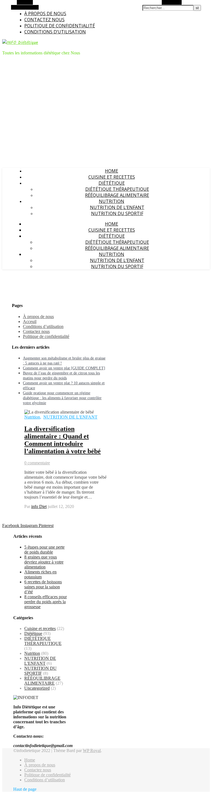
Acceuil (29, 321)
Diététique (112, 183)
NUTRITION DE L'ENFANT (70, 417)
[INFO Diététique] (20, 42)
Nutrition (111, 201)
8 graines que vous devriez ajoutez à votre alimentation (43, 562)
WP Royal (92, 750)
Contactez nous (44, 20)
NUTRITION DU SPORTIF (117, 213)
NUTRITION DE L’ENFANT (117, 207)
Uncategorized (37, 688)
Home (111, 171)
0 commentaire (37, 462)
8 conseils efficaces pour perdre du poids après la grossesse (45, 601)
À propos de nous (45, 13)
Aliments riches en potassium (40, 574)
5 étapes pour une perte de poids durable (44, 549)
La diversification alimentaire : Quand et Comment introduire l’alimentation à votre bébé (62, 440)
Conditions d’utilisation (55, 32)
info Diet (39, 506)
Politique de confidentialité (59, 26)
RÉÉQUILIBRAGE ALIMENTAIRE (117, 195)
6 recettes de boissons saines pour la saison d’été (43, 586)
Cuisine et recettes (111, 177)
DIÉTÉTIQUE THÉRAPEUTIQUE (117, 189)
